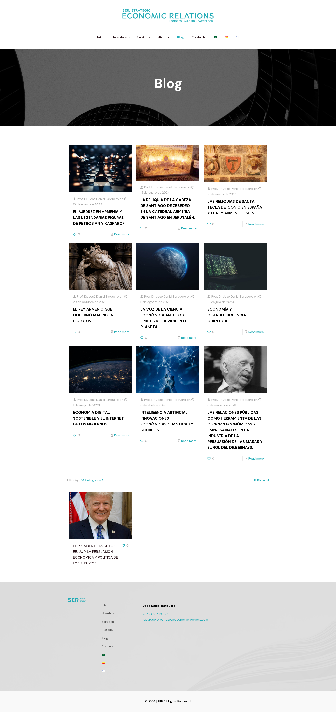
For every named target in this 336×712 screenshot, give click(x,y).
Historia (107, 630)
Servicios (108, 622)
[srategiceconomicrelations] (167, 15)
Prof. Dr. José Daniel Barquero (98, 199)
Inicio (105, 605)
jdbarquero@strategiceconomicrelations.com (175, 620)
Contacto (108, 646)
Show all (262, 480)
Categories (93, 480)
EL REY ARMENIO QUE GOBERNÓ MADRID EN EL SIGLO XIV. (96, 315)
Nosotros (108, 613)
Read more (122, 234)
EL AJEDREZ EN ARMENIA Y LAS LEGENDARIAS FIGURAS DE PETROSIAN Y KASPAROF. (99, 217)
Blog (105, 638)
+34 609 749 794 (156, 614)
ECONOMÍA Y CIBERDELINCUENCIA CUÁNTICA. (226, 315)
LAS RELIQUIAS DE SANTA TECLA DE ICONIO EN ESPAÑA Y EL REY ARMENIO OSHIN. (234, 207)
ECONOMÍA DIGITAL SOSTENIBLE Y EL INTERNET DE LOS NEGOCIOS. (98, 418)
